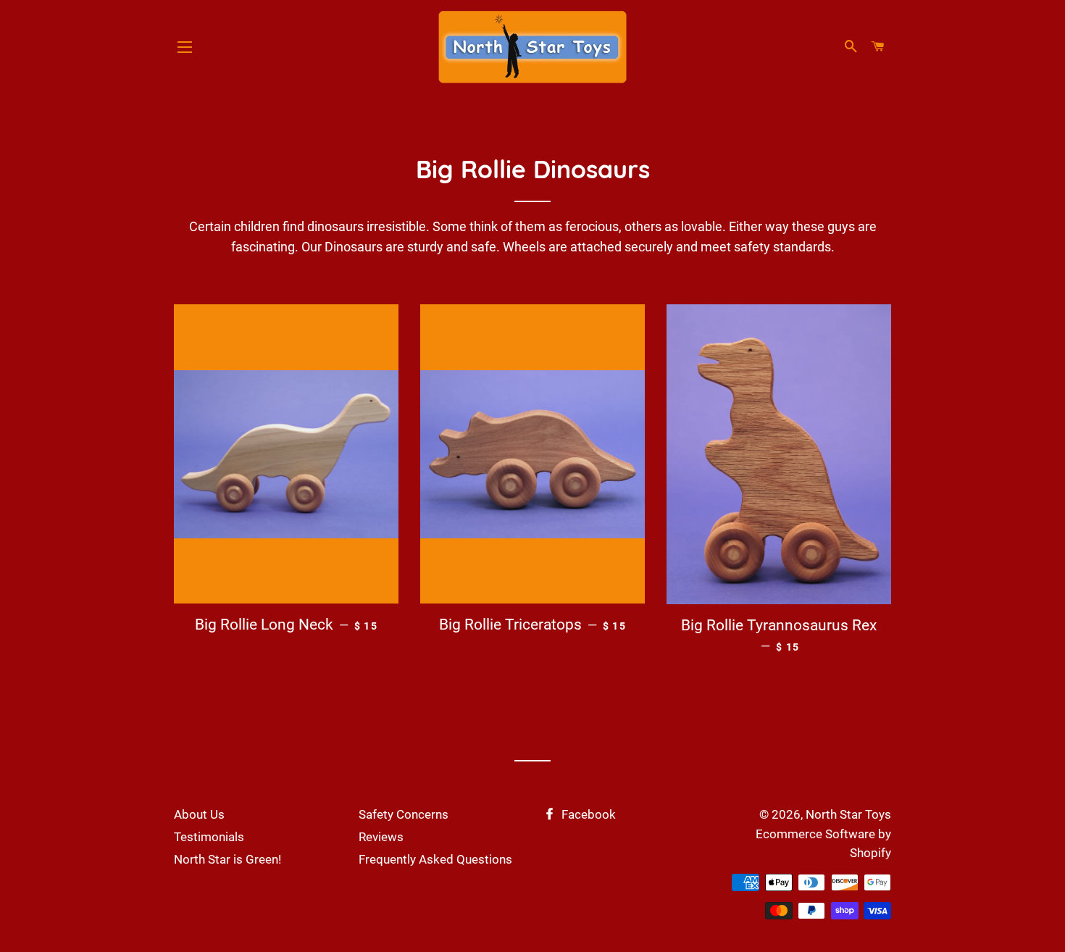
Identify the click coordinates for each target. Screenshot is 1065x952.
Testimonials (209, 837)
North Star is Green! (227, 859)
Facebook (587, 814)
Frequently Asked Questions (435, 859)
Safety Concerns (403, 814)
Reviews (381, 837)
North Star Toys (848, 814)
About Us (199, 814)
